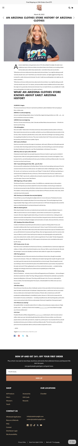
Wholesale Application (13, 417)
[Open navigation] (4, 7)
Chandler (43, 394)
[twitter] (38, 425)
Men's (8, 397)
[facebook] (28, 425)
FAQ (7, 424)
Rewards (25, 401)
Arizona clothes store (23, 331)
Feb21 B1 (31, 331)
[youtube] (41, 425)
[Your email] (39, 371)
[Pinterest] (19, 336)
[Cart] (72, 8)
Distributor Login (12, 431)
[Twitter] (23, 336)
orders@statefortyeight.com (36, 419)
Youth (8, 404)
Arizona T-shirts (43, 307)
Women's (9, 401)
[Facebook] (15, 336)
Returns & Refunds (12, 420)
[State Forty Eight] (39, 7)
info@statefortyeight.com (35, 416)
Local (35, 331)
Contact (9, 427)
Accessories (26, 394)
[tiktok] (34, 425)
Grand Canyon (39, 315)
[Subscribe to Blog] (27, 336)
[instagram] (31, 425)
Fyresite (57, 442)
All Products (10, 394)
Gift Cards (26, 397)
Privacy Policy (22, 442)
